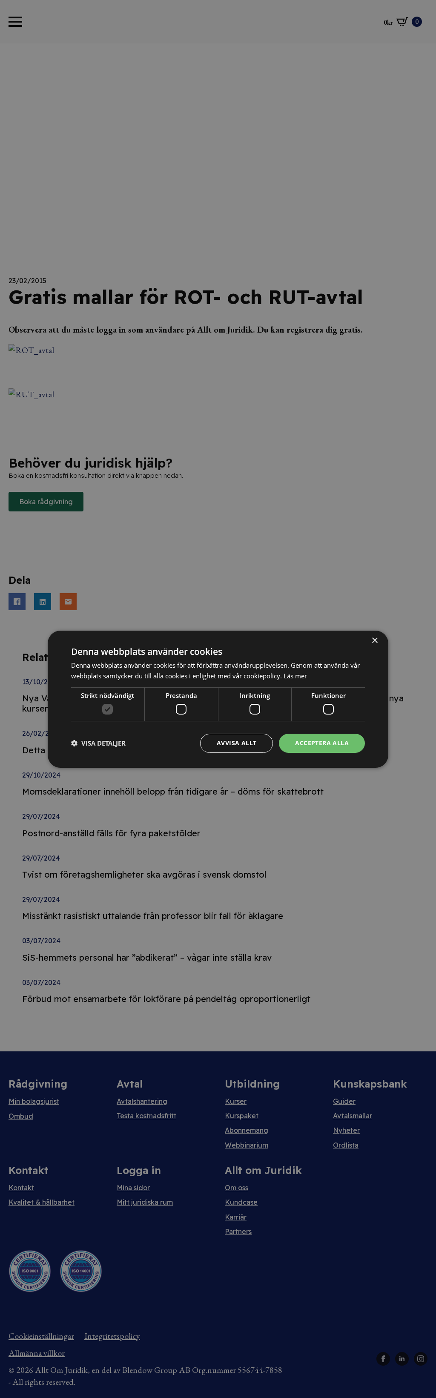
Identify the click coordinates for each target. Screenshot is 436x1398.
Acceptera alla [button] (322, 743)
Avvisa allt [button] (236, 743)
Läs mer (295, 676)
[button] (98, 743)
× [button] (374, 640)
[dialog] (218, 698)
